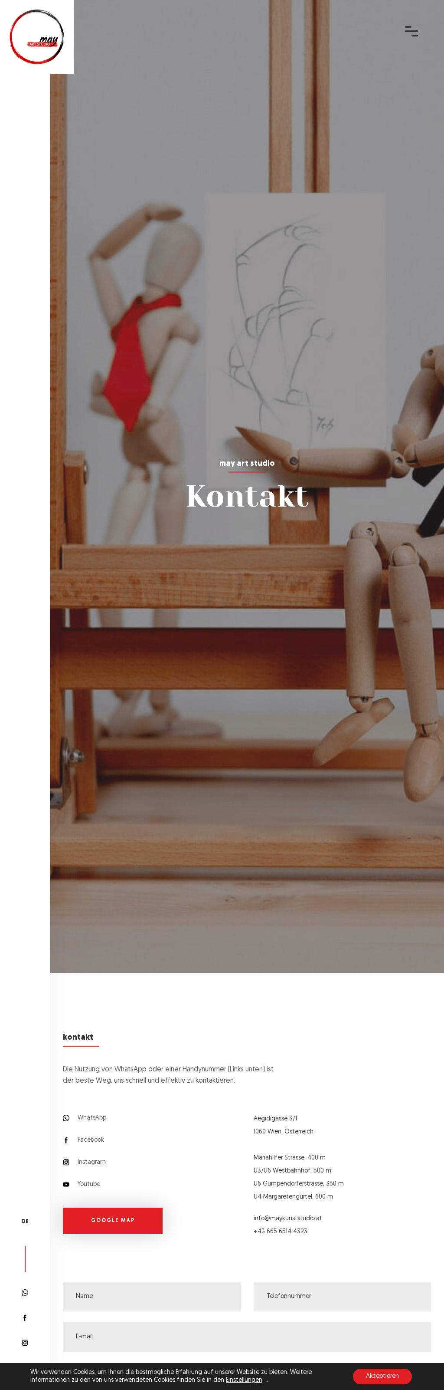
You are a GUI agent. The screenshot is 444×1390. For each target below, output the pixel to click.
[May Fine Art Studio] (37, 37)
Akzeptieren (382, 1376)
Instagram (91, 1162)
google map (113, 1220)
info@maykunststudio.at (288, 1218)
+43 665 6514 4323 (280, 1232)
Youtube (88, 1184)
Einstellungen (244, 1380)
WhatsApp (91, 1118)
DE (25, 1222)
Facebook (90, 1140)
